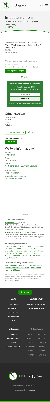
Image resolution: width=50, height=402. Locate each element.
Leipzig (42, 351)
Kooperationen (13, 339)
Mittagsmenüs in (25, 390)
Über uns (13, 335)
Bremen (30, 355)
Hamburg (31, 339)
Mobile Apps (13, 309)
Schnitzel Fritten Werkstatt (33, 256)
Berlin (30, 335)
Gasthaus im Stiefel (22, 253)
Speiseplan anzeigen (15, 71)
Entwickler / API (13, 347)
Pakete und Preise (36, 309)
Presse (13, 343)
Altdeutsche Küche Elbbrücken (17, 268)
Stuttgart (42, 343)
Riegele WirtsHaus (12, 258)
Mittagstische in (24, 386)
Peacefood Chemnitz (21, 249)
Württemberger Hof (13, 265)
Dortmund (11, 142)
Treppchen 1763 (11, 223)
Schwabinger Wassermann (32, 265)
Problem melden (12, 173)
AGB (13, 321)
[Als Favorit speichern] (32, 18)
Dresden (42, 355)
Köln (31, 343)
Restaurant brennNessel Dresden (18, 246)
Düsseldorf (30, 347)
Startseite (13, 305)
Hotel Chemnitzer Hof (23, 251)
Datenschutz (13, 317)
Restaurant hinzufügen (36, 305)
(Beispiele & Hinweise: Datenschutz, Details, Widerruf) (24, 103)
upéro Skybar (36, 268)
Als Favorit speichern (15, 133)
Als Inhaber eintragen (14, 179)
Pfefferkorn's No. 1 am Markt (17, 233)
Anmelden (25, 292)
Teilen (26, 77)
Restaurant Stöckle (12, 270)
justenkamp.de (11, 155)
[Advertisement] (25, 36)
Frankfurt (42, 339)
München (42, 335)
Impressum (13, 313)
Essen (30, 351)
